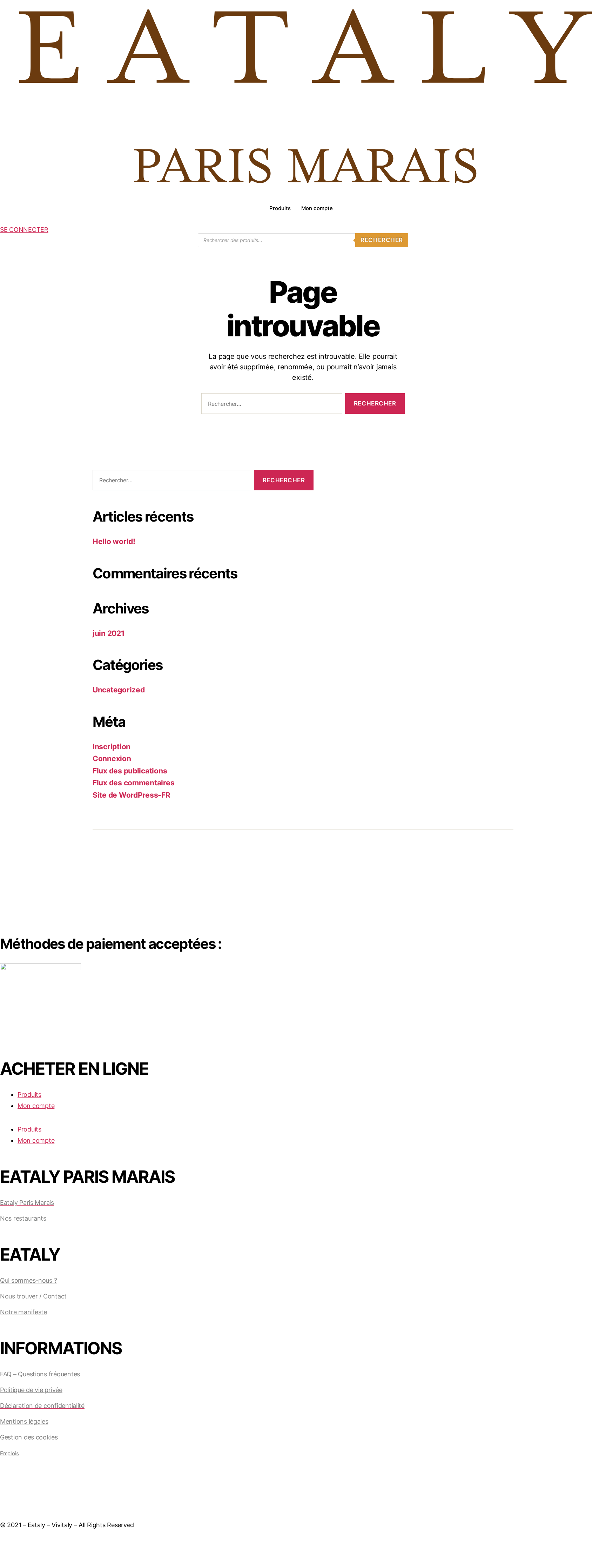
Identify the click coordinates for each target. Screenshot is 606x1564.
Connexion (112, 758)
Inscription (111, 746)
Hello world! (114, 541)
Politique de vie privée (31, 1390)
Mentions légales (24, 1421)
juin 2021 (108, 633)
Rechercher (382, 239)
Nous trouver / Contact (33, 1296)
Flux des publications (130, 770)
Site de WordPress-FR (131, 795)
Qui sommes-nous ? (28, 1280)
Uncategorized (119, 689)
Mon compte (317, 208)
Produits (280, 208)
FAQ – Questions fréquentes (40, 1374)
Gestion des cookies (29, 1437)
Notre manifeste (23, 1312)
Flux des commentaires (133, 782)
